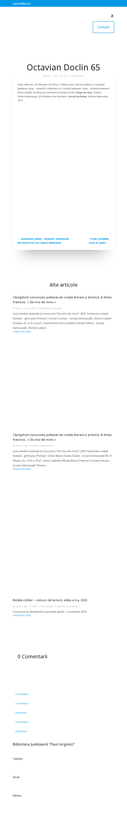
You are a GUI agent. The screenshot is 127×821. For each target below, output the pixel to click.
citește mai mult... (22, 331)
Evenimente (77, 75)
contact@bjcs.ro (21, 3)
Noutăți (57, 308)
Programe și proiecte (65, 606)
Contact (103, 27)
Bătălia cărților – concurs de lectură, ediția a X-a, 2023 (50, 600)
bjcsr (49, 75)
